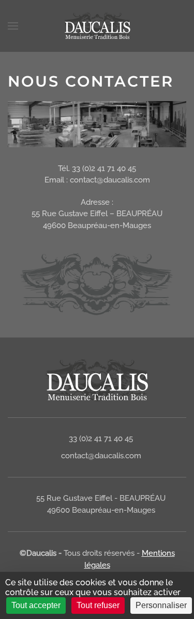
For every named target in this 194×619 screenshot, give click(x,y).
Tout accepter (36, 605)
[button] (13, 26)
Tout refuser (98, 605)
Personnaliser (161, 605)
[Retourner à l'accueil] (97, 26)
